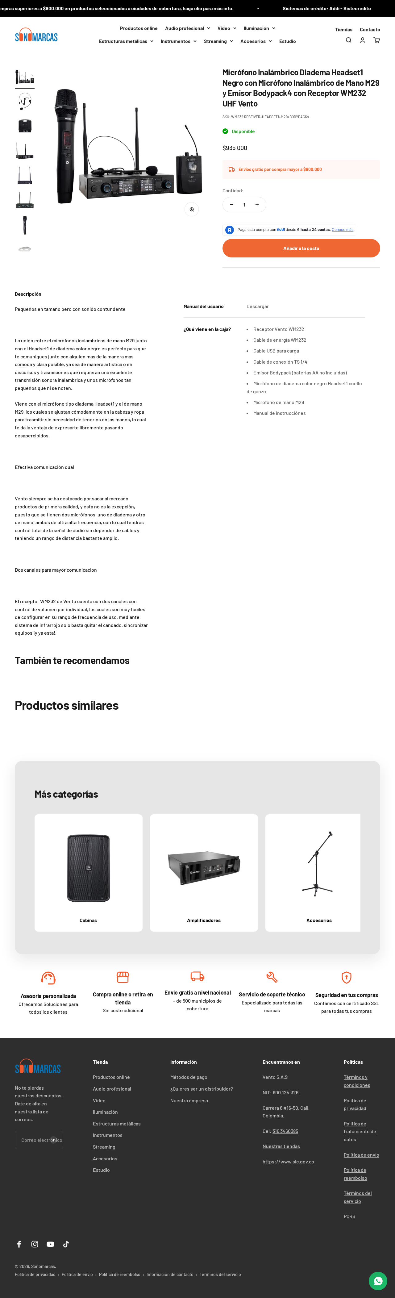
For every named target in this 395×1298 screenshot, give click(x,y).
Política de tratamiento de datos (360, 1131)
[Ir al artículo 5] (25, 176)
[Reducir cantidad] (232, 204)
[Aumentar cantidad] (257, 204)
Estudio (287, 41)
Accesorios (253, 41)
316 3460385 (285, 1131)
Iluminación (256, 28)
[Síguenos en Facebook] (19, 1244)
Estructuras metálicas (123, 41)
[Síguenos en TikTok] (66, 1244)
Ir (48, 980)
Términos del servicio (220, 1274)
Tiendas (343, 29)
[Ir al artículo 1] (25, 78)
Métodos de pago (188, 1077)
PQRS (349, 1216)
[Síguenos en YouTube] (50, 1244)
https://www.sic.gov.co (288, 1161)
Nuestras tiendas (281, 1146)
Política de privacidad (35, 1274)
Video (224, 28)
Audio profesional (184, 28)
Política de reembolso (119, 1274)
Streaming (215, 41)
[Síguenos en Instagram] (35, 1244)
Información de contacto (170, 1274)
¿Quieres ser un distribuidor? (201, 1088)
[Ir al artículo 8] (25, 250)
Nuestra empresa (189, 1100)
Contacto (370, 29)
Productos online (139, 28)
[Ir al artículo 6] (25, 201)
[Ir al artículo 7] (25, 226)
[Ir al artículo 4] (25, 152)
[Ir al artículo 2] (25, 102)
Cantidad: (233, 190)
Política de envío (361, 1155)
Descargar (258, 306)
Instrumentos (175, 41)
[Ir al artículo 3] (25, 127)
